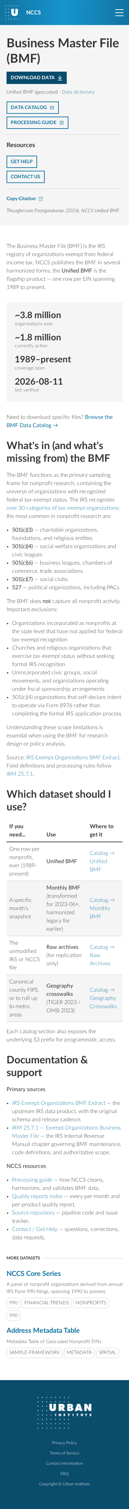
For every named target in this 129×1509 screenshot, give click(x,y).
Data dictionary (78, 92)
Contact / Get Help (34, 1229)
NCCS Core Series (34, 1273)
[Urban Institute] (64, 1413)
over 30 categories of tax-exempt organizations (62, 508)
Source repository (33, 1213)
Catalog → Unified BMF (102, 861)
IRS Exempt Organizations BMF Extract (72, 757)
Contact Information (64, 1463)
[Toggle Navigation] (119, 12)
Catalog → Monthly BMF (102, 908)
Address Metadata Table (43, 1330)
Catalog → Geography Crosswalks (103, 998)
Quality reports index (37, 1196)
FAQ (65, 1474)
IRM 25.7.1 (20, 774)
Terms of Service (64, 1453)
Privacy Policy (64, 1443)
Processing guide (32, 1180)
